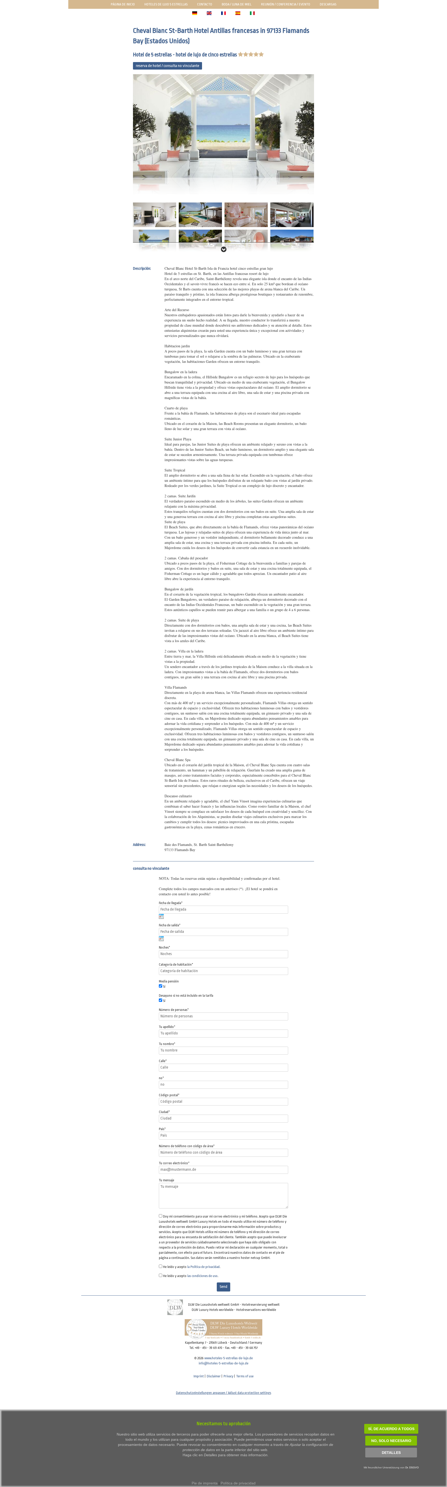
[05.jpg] (292, 214)
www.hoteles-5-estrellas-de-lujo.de (228, 1358)
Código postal (169, 1095)
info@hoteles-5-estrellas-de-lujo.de (223, 1363)
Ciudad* (164, 1112)
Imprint (198, 1376)
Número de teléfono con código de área (187, 1146)
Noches (164, 947)
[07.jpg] (200, 242)
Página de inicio (123, 4)
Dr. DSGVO (412, 1467)
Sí (164, 986)
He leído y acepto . (191, 1267)
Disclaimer (214, 1376)
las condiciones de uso (202, 1276)
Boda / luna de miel (236, 4)
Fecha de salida (170, 925)
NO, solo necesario (391, 1441)
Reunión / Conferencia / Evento (285, 4)
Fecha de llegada (171, 903)
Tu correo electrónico (174, 1163)
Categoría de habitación (176, 964)
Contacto (204, 4)
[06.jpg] (154, 242)
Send (223, 1287)
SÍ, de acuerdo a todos (391, 1429)
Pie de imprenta (205, 1483)
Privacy (228, 1376)
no (161, 1078)
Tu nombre (167, 1044)
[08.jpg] (246, 242)
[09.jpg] (292, 242)
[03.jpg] (200, 214)
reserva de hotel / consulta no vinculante (167, 66)
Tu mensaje (166, 1180)
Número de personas (174, 1010)
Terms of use (245, 1376)
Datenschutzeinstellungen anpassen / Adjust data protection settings (223, 1393)
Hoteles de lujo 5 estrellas (166, 4)
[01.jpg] (223, 134)
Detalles (391, 1453)
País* (162, 1129)
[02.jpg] (154, 214)
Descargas (328, 4)
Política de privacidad (238, 1483)
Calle (163, 1061)
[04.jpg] (246, 214)
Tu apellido (167, 1027)
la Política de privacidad (203, 1267)
